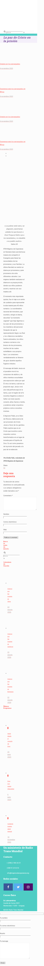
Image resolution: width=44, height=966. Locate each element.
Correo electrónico (10, 522)
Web (5, 530)
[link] (24, 32)
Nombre (6, 514)
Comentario (8, 496)
